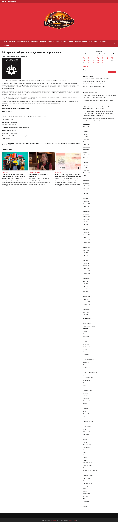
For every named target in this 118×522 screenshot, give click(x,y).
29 (98, 62)
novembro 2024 (86, 180)
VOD (84, 504)
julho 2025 (85, 160)
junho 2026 (85, 131)
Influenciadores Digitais (88, 421)
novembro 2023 (86, 211)
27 (88, 62)
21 (93, 60)
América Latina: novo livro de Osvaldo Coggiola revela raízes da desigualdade (68, 175)
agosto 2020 (86, 312)
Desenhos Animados (88, 377)
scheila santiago (87, 118)
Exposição (85, 395)
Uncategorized (86, 501)
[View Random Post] (112, 44)
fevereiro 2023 (86, 234)
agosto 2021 (86, 281)
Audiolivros (85, 333)
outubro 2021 (86, 276)
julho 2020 (85, 314)
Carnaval (85, 341)
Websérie (85, 506)
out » (88, 66)
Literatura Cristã (87, 426)
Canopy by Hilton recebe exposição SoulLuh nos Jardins (96, 78)
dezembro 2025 (86, 147)
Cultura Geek (86, 364)
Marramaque (53, 520)
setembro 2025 (86, 154)
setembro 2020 (86, 309)
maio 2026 (85, 134)
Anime (84, 321)
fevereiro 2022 (86, 265)
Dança (84, 375)
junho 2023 (85, 224)
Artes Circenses (87, 323)
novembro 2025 (86, 149)
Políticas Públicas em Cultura (90, 470)
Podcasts (85, 468)
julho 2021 (85, 283)
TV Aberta (63, 41)
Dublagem (85, 382)
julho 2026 (85, 129)
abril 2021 (85, 291)
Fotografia (85, 408)
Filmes (90, 41)
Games (84, 411)
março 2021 (86, 294)
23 (102, 60)
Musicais (85, 450)
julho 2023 (85, 222)
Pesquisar (85, 70)
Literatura (12, 41)
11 (112, 57)
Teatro (84, 488)
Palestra (85, 457)
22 (98, 60)
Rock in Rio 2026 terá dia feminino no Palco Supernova (95, 89)
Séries (57, 41)
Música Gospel (86, 447)
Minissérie (85, 437)
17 (107, 59)
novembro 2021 (86, 273)
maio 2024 (85, 196)
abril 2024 (85, 198)
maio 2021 (85, 289)
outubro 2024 (86, 183)
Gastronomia (86, 413)
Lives (84, 429)
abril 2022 (85, 260)
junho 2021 (85, 286)
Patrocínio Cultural (87, 465)
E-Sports (85, 385)
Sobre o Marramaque (100, 41)
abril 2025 (85, 167)
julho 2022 (85, 252)
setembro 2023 (86, 216)
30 (102, 62)
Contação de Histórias (88, 359)
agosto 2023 (86, 219)
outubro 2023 (86, 214)
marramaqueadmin (24, 56)
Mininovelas (86, 434)
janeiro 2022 (86, 268)
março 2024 (86, 201)
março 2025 (86, 170)
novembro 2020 (86, 304)
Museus (85, 439)
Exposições (86, 398)
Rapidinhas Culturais (23, 41)
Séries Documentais (87, 483)
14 (93, 59)
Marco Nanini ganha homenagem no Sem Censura (94, 84)
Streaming (51, 41)
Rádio (84, 473)
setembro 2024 (86, 185)
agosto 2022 (86, 250)
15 (98, 59)
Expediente (6, 45)
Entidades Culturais (87, 390)
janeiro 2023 (86, 237)
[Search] (114, 44)
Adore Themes (72, 520)
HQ (84, 416)
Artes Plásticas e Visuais (89, 326)
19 (84, 60)
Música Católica (87, 444)
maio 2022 (85, 258)
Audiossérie (86, 336)
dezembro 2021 (86, 271)
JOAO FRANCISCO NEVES (89, 111)
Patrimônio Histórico (88, 462)
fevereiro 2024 (86, 203)
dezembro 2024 (86, 178)
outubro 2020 (86, 307)
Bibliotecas (85, 339)
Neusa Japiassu (87, 105)
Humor (84, 419)
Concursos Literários (81, 41)
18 (112, 59)
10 (107, 57)
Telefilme (85, 491)
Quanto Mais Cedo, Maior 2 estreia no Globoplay (94, 81)
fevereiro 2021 (86, 296)
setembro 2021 (86, 278)
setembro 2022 (86, 247)
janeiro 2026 (86, 144)
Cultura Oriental (86, 367)
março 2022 (86, 263)
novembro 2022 (86, 242)
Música (5, 41)
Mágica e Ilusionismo (88, 431)
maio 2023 (85, 227)
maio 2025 (85, 165)
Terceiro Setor (86, 493)
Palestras (85, 460)
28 (93, 62)
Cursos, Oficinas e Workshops (90, 372)
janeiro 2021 (86, 299)
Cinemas (85, 352)
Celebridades (34, 41)
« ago (84, 66)
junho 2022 (85, 255)
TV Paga (85, 498)
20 (88, 60)
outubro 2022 (86, 245)
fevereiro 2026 (86, 142)
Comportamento (87, 354)
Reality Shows (86, 478)
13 (88, 59)
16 (102, 59)
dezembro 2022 (86, 240)
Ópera (84, 455)
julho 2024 (85, 191)
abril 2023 (85, 229)
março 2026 (86, 139)
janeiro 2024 (86, 206)
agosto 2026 (86, 126)
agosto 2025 (86, 157)
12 (84, 59)
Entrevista (43, 41)
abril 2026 (85, 136)
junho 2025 (85, 162)
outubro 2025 (86, 152)
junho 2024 (85, 193)
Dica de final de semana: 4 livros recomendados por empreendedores (13, 175)
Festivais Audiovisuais (88, 401)
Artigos (70, 41)
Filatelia (85, 403)
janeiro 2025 (86, 175)
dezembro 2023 (86, 209)
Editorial (85, 388)
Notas (84, 452)
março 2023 (86, 232)
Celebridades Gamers (88, 346)
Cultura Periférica (87, 370)
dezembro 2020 (86, 301)
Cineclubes (85, 349)
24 (107, 60)
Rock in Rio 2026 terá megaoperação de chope (93, 86)
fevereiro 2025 (86, 173)
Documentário (86, 380)
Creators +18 (86, 362)
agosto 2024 (86, 188)
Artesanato (85, 328)
